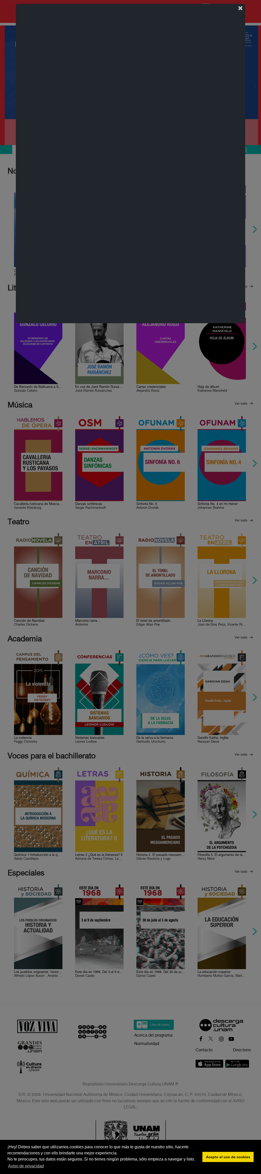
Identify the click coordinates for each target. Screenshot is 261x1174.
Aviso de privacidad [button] (26, 1166)
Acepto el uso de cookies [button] (228, 1157)
